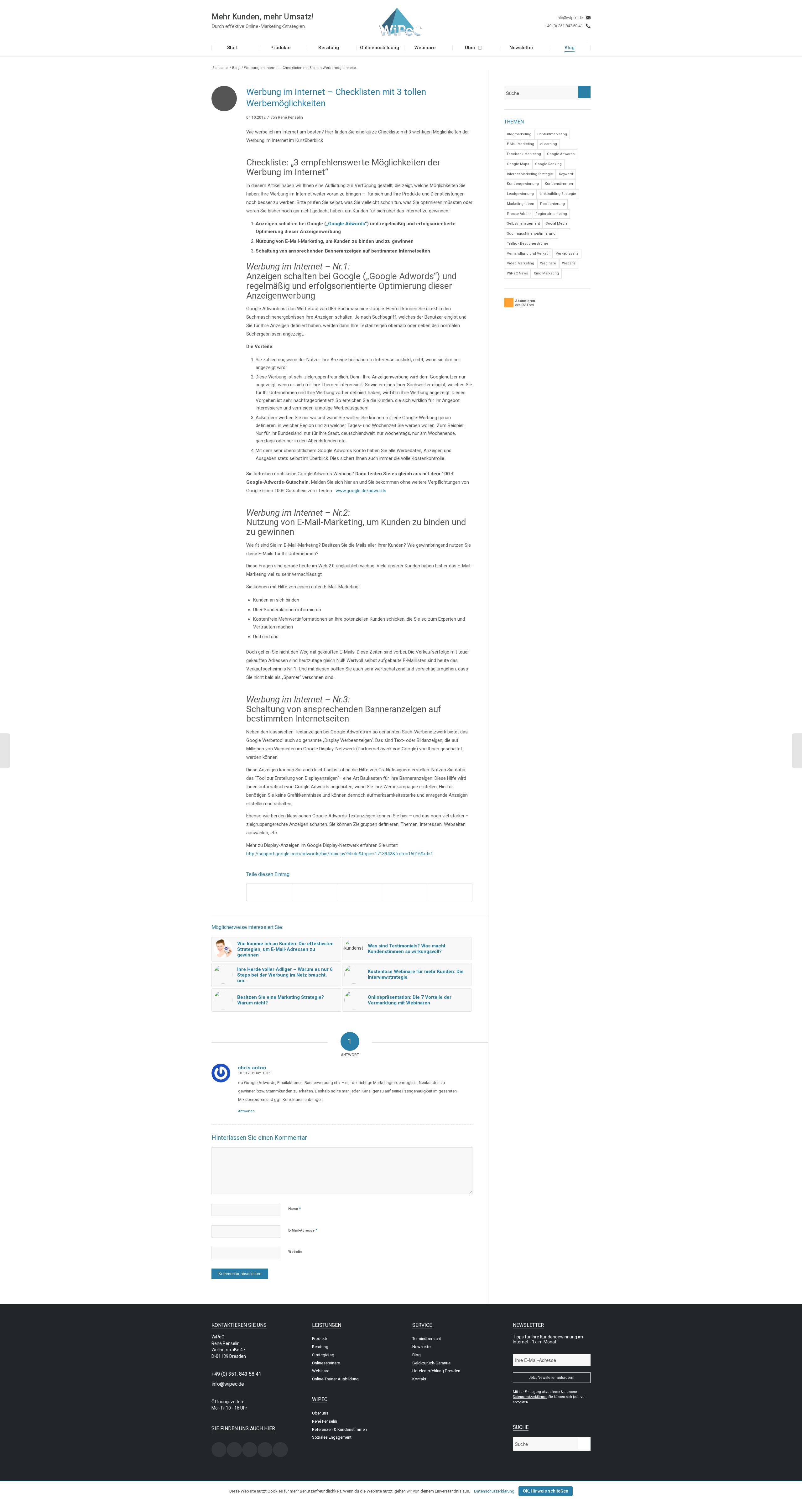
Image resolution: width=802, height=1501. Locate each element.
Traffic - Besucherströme (527, 244)
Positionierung (552, 204)
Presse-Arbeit (518, 214)
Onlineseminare (326, 1363)
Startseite (220, 68)
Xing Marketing (546, 273)
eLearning (548, 144)
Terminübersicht (426, 1338)
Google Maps (518, 164)
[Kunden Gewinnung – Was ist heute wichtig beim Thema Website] (5, 750)
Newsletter (422, 1346)
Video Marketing (520, 263)
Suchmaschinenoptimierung (531, 234)
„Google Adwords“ (346, 224)
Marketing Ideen (520, 204)
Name (294, 1208)
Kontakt (419, 1379)
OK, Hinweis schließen (545, 1490)
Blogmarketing (519, 134)
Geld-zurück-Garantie (431, 1363)
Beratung (320, 1346)
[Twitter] (249, 1449)
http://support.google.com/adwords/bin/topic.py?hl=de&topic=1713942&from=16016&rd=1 (339, 854)
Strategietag (323, 1354)
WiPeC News (517, 273)
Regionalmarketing (551, 214)
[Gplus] (265, 1449)
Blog (236, 68)
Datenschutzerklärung (494, 1491)
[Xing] (219, 1449)
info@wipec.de (570, 17)
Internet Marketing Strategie (530, 174)
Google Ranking (548, 164)
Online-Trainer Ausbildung (335, 1379)
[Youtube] (280, 1449)
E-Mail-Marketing (520, 144)
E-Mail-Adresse (302, 1230)
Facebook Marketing (524, 154)
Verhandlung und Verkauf (528, 254)
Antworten (246, 1111)
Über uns (320, 1413)
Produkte (320, 1338)
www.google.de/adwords (361, 490)
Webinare (548, 263)
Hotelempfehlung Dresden (436, 1370)
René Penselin (290, 117)
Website (295, 1252)
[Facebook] (234, 1449)
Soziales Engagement (332, 1437)
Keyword (566, 174)
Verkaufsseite (567, 254)
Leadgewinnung (520, 194)
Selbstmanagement (523, 224)
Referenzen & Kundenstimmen (339, 1429)
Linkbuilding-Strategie (558, 194)
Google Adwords (561, 154)
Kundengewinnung (523, 184)
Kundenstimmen (559, 184)
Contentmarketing (552, 134)
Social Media (556, 224)
